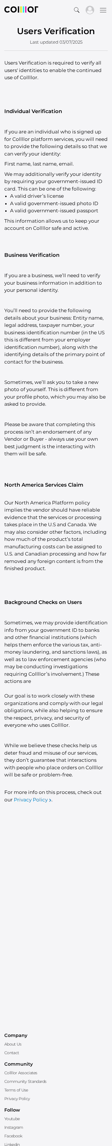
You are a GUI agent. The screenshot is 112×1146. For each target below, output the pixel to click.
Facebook (13, 1136)
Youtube (12, 1118)
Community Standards (25, 1081)
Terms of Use (16, 1090)
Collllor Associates (20, 1072)
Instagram (13, 1127)
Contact (11, 1052)
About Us (12, 1044)
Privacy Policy (31, 800)
